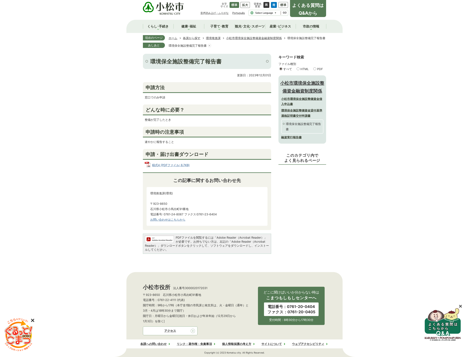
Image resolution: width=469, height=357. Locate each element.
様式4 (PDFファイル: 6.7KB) (171, 165)
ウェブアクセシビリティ (308, 344)
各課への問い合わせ (153, 344)
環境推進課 (213, 38)
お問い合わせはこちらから (167, 219)
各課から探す (191, 38)
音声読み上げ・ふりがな (214, 12)
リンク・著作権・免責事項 (194, 344)
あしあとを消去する (209, 45)
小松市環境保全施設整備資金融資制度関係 (254, 38)
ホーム (173, 38)
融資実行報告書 (291, 137)
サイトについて (271, 344)
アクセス (170, 330)
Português (238, 12)
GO (285, 12)
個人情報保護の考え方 (236, 344)
